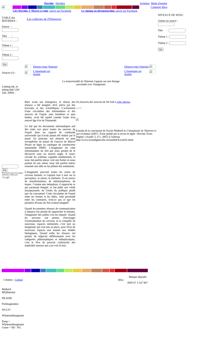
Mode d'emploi (159, 3)
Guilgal (19, 279)
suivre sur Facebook (109, 10)
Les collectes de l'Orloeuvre (44, 19)
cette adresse (123, 101)
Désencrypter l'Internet (45, 66)
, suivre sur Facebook (42, 10)
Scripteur (145, 3)
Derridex (60, 3)
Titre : (163, 30)
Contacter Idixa (159, 7)
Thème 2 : (7, 54)
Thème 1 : (7, 45)
